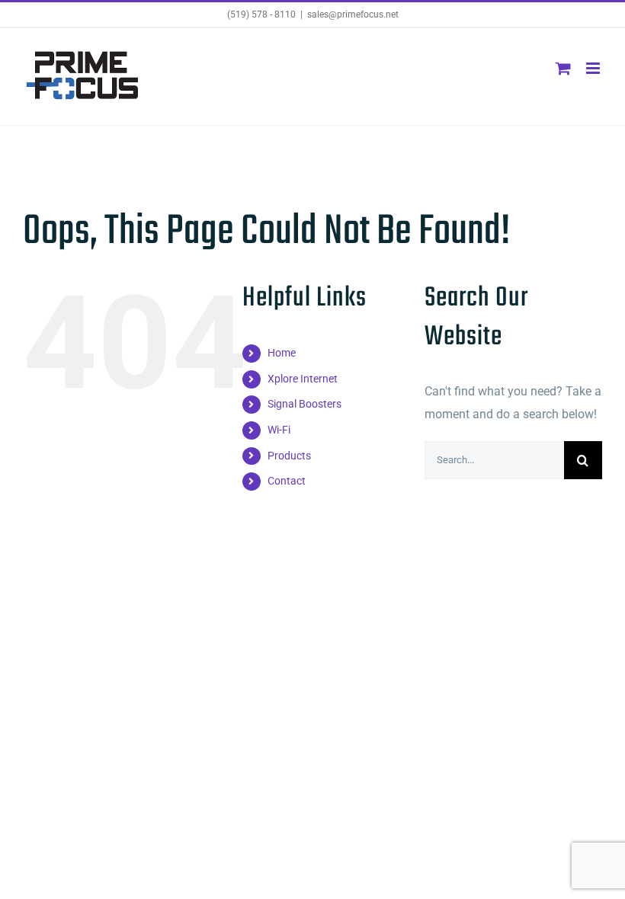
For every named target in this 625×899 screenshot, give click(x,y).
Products (289, 456)
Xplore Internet (303, 379)
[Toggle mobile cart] (563, 68)
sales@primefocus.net (353, 14)
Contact (287, 481)
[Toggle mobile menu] (594, 68)
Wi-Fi (279, 430)
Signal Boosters (304, 404)
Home (282, 353)
